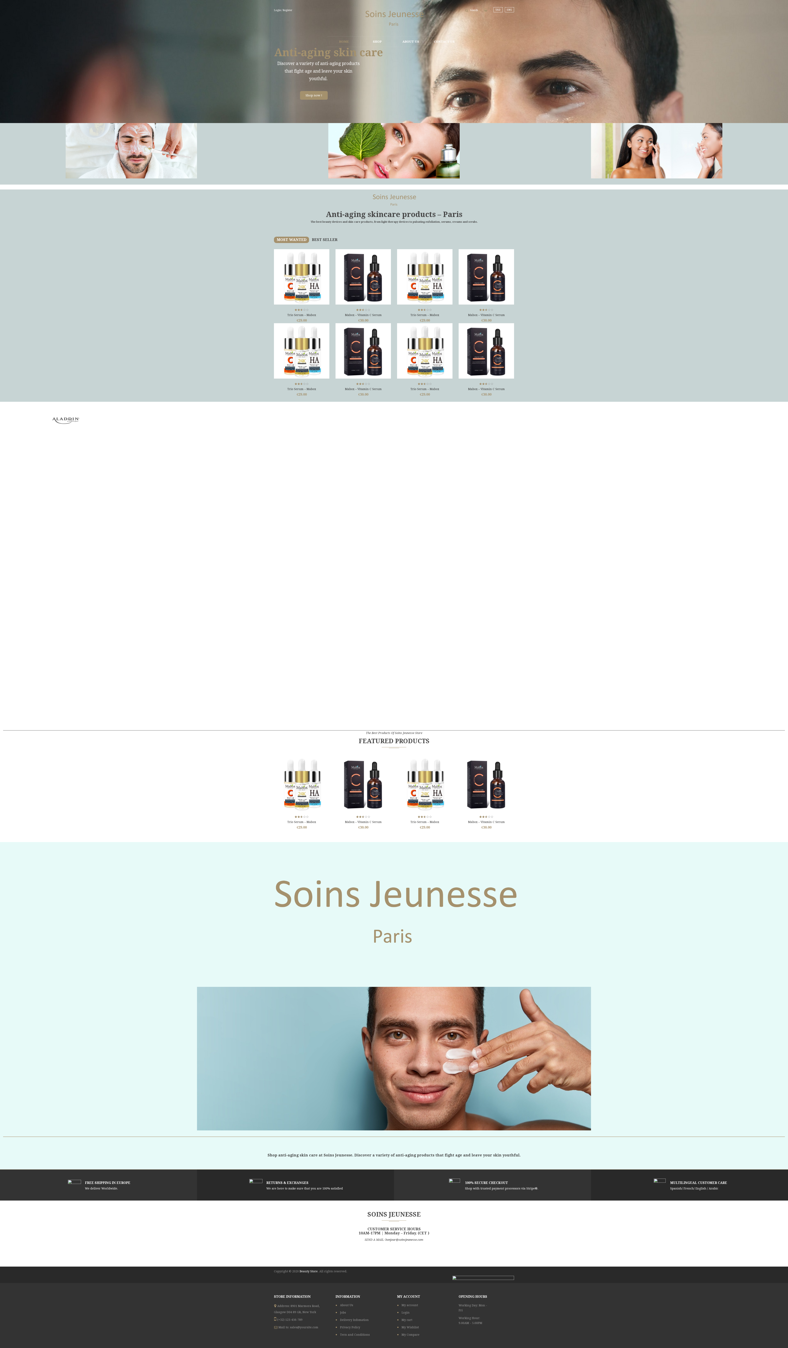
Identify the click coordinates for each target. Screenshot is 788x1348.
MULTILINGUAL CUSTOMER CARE (698, 1183)
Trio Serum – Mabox (301, 315)
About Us (346, 1305)
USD (498, 9)
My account (410, 1305)
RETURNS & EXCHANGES (287, 1183)
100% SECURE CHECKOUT (486, 1183)
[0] (485, 10)
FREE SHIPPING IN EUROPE (107, 1183)
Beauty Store (309, 1271)
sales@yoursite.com (304, 1327)
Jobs (343, 1312)
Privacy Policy (350, 1327)
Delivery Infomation (354, 1320)
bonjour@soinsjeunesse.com (404, 1239)
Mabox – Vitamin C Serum (363, 315)
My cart (407, 1320)
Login (406, 1312)
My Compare (410, 1334)
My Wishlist (410, 1327)
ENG (509, 9)
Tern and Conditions (355, 1334)
